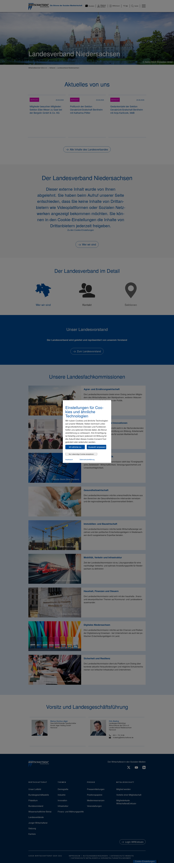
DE (125, 7)
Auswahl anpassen (97, 446)
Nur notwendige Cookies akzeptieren (81, 454)
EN (125, 8)
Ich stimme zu (75, 446)
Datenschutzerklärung (87, 459)
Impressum (69, 459)
